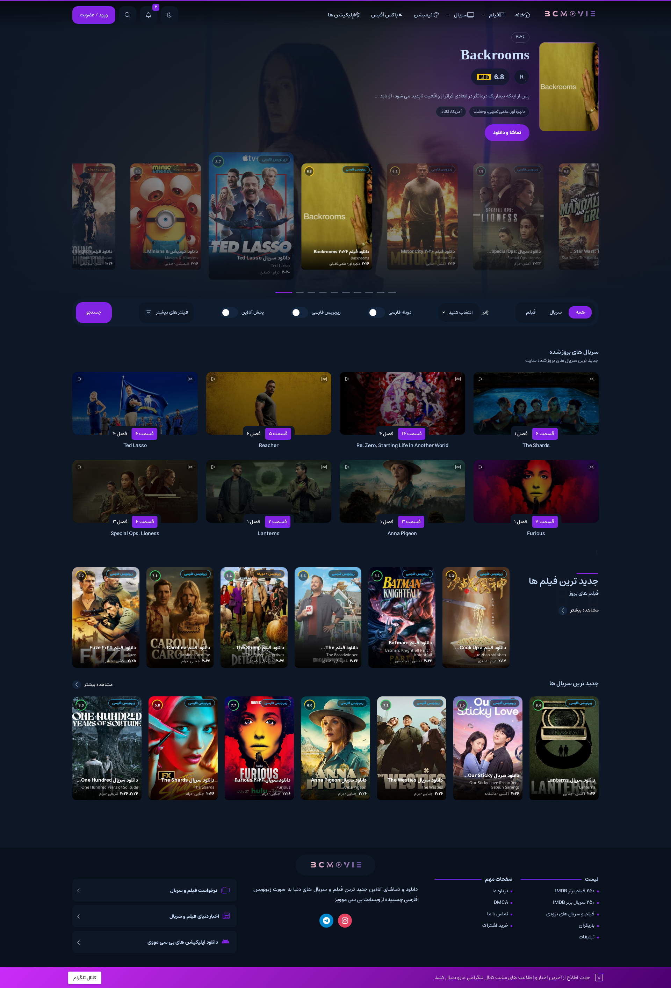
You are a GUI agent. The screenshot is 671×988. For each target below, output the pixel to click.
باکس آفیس (384, 15)
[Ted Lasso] (569, 86)
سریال (460, 15)
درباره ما (500, 891)
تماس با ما (497, 914)
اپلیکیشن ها (341, 15)
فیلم (494, 15)
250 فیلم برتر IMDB (574, 891)
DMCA (501, 902)
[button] (279, 292)
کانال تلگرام (84, 978)
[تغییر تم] (169, 15)
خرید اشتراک (495, 925)
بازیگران (586, 925)
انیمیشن (424, 15)
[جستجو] (127, 15)
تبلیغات (586, 937)
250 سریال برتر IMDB (573, 902)
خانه (519, 15)
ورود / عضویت (94, 15)
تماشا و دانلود (507, 133)
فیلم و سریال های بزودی (570, 914)
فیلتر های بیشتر (172, 312)
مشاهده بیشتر (585, 610)
